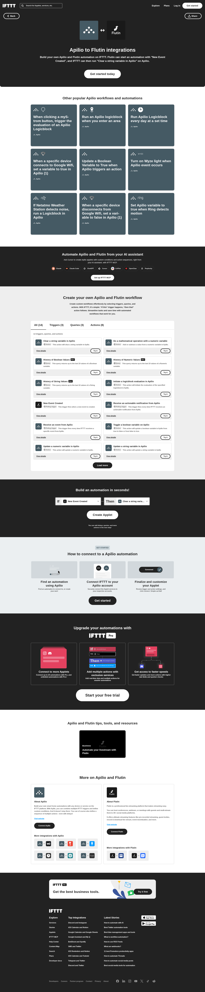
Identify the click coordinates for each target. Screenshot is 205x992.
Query (48, 363)
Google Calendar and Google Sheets (83, 932)
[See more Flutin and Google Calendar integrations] (139, 856)
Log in (177, 6)
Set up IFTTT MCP (102, 278)
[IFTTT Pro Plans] (73, 359)
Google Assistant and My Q (79, 937)
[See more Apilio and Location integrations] (88, 844)
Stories (52, 927)
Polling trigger (51, 406)
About (105, 981)
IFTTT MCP (53, 937)
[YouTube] (136, 981)
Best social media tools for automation (119, 965)
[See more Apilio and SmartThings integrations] (66, 856)
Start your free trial (102, 695)
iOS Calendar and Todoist (78, 956)
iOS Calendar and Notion (78, 927)
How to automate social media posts (118, 961)
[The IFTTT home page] (9, 6)
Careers (64, 981)
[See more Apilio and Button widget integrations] (66, 844)
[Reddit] (154, 981)
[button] (102, 600)
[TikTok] (148, 981)
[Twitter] (142, 981)
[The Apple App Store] (148, 917)
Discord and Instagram (77, 923)
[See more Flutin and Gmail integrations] (117, 856)
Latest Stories (111, 917)
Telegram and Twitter (76, 961)
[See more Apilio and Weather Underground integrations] (44, 844)
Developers (53, 981)
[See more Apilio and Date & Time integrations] (44, 856)
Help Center (54, 942)
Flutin (98, 50)
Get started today (102, 74)
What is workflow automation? (116, 937)
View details (41, 351)
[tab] (38, 325)
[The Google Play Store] (148, 924)
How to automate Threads (114, 956)
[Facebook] (117, 981)
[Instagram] (130, 981)
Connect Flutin (117, 832)
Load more (102, 465)
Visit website (39, 819)
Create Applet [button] (102, 515)
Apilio (77, 50)
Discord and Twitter (76, 965)
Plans (167, 6)
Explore (156, 6)
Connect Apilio (44, 826)
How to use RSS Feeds (113, 942)
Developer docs (55, 961)
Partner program (76, 981)
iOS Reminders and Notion (79, 951)
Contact (89, 981)
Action (48, 344)
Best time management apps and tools (119, 932)
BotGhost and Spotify (77, 942)
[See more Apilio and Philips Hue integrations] (88, 856)
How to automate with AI (113, 923)
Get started (192, 5)
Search (52, 951)
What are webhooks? (112, 946)
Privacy (98, 981)
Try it (95, 351)
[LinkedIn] (124, 981)
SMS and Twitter (74, 946)
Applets (52, 932)
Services (52, 923)
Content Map (54, 946)
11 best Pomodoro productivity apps (118, 951)
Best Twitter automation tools (116, 927)
